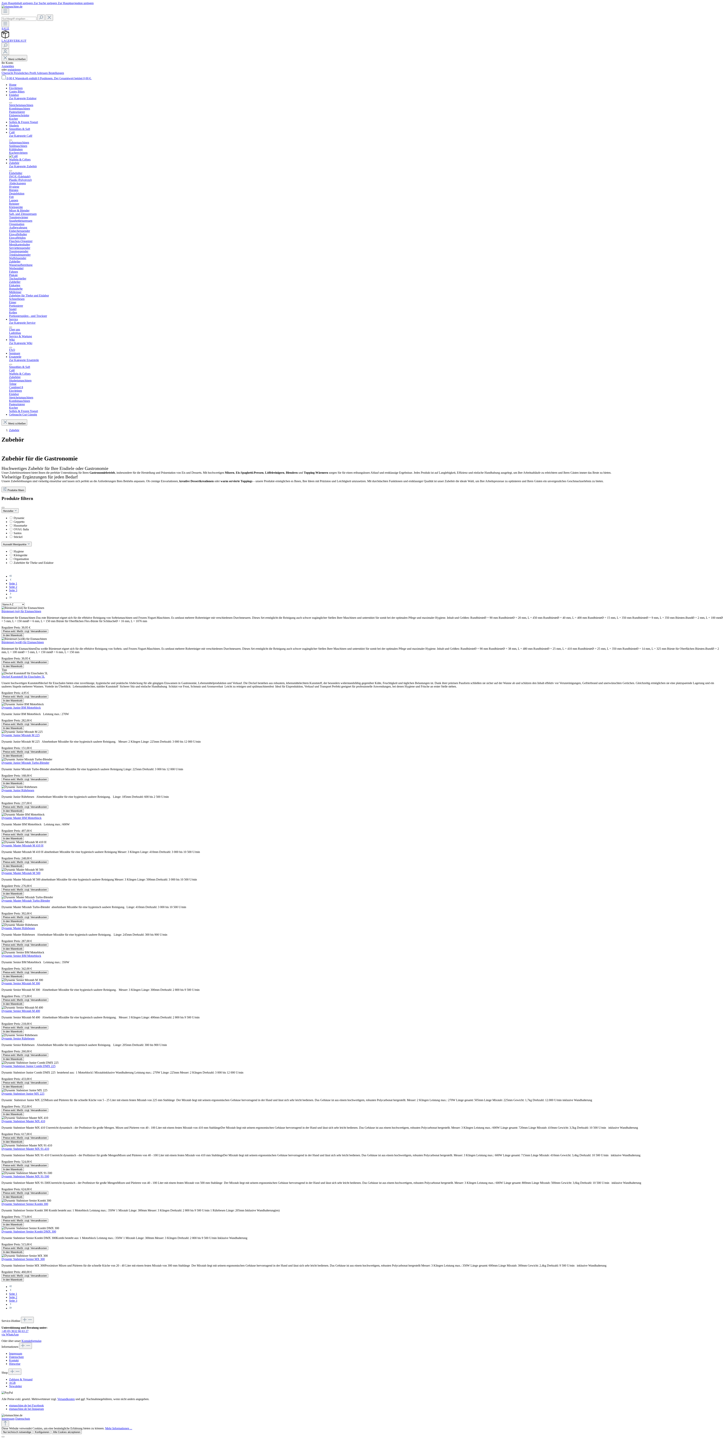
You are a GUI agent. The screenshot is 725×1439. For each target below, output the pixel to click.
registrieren (14, 69)
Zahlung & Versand (20, 1379)
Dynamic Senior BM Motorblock (21, 955)
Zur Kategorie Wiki (20, 343)
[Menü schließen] (10, 102)
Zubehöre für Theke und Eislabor (33, 562)
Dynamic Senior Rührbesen (18, 1038)
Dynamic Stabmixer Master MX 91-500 (25, 1176)
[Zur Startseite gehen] (12, 6)
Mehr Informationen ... (118, 1428)
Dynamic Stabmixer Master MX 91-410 (25, 1148)
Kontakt (14, 1360)
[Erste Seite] (10, 576)
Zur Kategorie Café (20, 135)
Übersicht (8, 73)
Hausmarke (20, 525)
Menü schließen (17, 59)
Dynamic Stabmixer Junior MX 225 (23, 1093)
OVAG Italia (21, 529)
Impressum (15, 1353)
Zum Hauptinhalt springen (18, 3)
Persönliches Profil (25, 73)
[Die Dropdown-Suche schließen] (49, 18)
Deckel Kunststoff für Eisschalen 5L (23, 676)
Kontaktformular (31, 1340)
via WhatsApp (10, 1334)
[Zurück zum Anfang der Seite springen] (5, 1423)
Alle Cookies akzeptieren (66, 1432)
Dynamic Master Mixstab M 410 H (22, 845)
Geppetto (19, 521)
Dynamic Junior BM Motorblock (21, 707)
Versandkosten (66, 1399)
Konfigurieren (42, 1432)
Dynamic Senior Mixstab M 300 (21, 983)
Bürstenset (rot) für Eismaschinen (21, 611)
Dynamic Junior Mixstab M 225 (21, 735)
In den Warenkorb (12, 635)
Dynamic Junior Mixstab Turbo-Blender (25, 762)
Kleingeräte (20, 555)
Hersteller (8, 511)
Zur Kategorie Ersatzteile (24, 360)
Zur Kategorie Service (22, 322)
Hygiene (19, 551)
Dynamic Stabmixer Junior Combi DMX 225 (29, 1066)
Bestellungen (56, 73)
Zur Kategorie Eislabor (22, 98)
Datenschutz (16, 1357)
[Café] (13, 156)
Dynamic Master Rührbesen (18, 928)
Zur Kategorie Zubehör (23, 166)
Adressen (43, 73)
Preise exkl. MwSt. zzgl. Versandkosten (25, 631)
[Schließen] (3, 1436)
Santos (18, 533)
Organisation (21, 559)
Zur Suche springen (46, 3)
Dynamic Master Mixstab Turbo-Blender (26, 900)
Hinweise (14, 1363)
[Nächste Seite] (10, 594)
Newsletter (15, 1386)
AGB (12, 1382)
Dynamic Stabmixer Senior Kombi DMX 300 (29, 1231)
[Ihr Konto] (5, 52)
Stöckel (18, 536)
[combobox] (19, 19)
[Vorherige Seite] (10, 580)
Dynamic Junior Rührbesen (18, 790)
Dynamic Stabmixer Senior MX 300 (23, 1259)
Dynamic (19, 518)
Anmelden (8, 66)
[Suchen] (41, 18)
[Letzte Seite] (10, 597)
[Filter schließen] (3, 507)
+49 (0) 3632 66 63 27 (15, 1331)
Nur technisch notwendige (17, 1432)
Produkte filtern (16, 490)
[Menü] (5, 11)
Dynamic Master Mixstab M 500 (21, 873)
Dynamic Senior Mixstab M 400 (21, 1011)
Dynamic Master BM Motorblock (22, 818)
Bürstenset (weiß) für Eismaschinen (23, 642)
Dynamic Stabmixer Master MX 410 (23, 1121)
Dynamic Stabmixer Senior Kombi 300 (25, 1204)
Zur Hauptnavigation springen (76, 3)
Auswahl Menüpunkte (15, 544)
